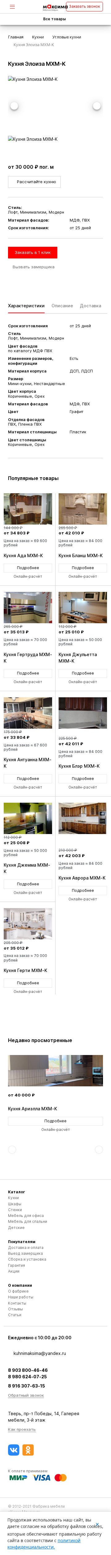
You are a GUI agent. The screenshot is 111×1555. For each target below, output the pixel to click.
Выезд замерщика (25, 1253)
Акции (13, 1271)
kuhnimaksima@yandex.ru (40, 1353)
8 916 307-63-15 (26, 1385)
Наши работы (20, 1297)
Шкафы (14, 1204)
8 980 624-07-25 (27, 1376)
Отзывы (15, 1309)
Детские (16, 1227)
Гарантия (16, 1265)
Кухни (13, 1197)
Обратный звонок (26, 1395)
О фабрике (18, 1291)
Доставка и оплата (25, 1247)
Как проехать (22, 1429)
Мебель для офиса (26, 1215)
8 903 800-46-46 (28, 1370)
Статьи (14, 1315)
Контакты (17, 1303)
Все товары (54, 19)
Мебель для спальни (27, 1221)
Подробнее (28, 567)
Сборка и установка (27, 1259)
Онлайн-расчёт (28, 576)
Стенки (15, 1209)
